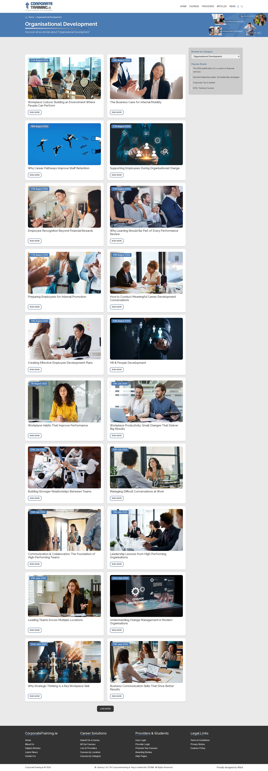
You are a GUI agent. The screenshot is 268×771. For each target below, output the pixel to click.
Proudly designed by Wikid (230, 767)
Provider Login (142, 744)
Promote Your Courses (146, 748)
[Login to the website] (238, 6)
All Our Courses (87, 744)
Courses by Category (90, 756)
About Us (29, 744)
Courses (194, 6)
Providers (208, 6)
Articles (222, 6)
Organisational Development (49, 17)
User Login (140, 740)
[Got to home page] (39, 6)
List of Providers (88, 748)
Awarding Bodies (143, 752)
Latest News (31, 752)
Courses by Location (90, 752)
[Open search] (242, 6)
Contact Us (30, 756)
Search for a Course (90, 740)
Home (183, 6)
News (232, 6)
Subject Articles (32, 748)
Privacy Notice (198, 744)
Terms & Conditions (200, 740)
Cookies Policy (198, 748)
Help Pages (141, 756)
